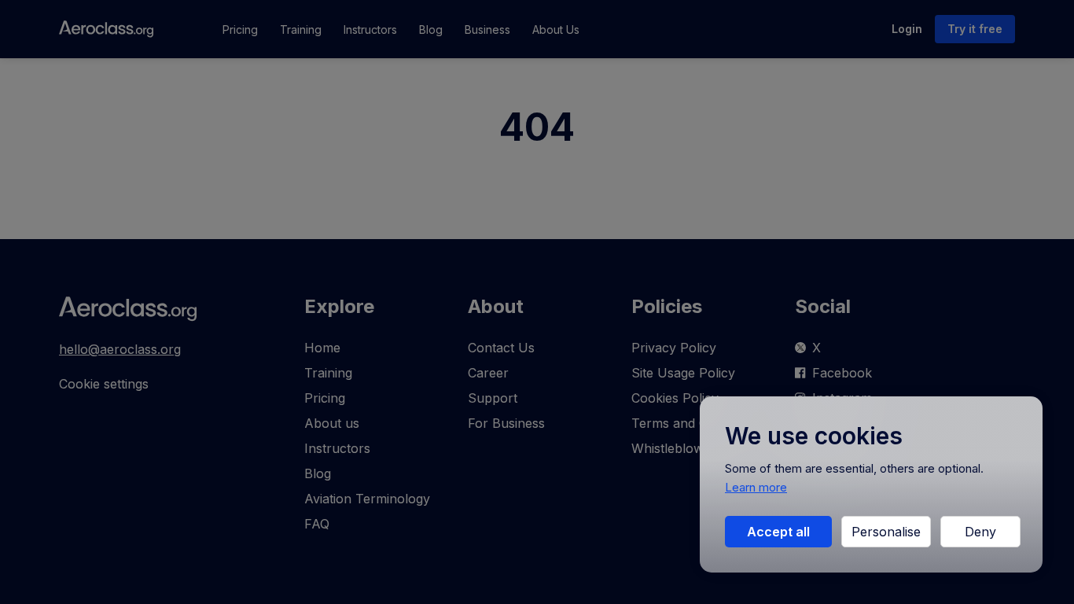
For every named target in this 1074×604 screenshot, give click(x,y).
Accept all (778, 532)
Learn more (756, 487)
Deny (980, 532)
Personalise (886, 532)
